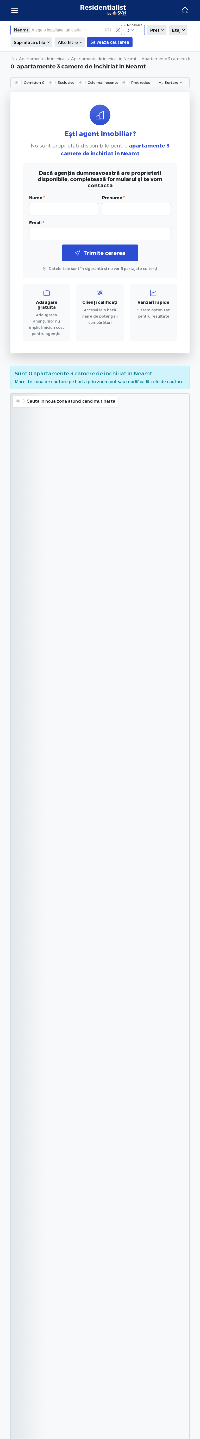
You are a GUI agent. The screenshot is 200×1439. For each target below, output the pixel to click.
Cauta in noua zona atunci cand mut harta (71, 401)
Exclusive (66, 82)
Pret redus (140, 82)
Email (36, 222)
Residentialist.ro (103, 10)
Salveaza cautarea (109, 42)
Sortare (171, 82)
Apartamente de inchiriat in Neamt (103, 58)
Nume (37, 197)
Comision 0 (34, 82)
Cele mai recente (103, 82)
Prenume (113, 197)
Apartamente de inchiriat (42, 58)
